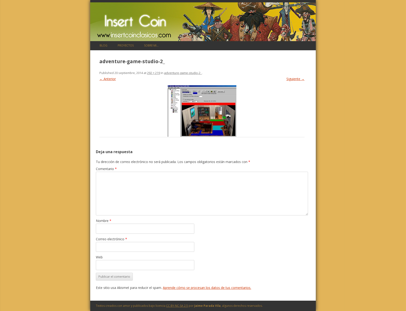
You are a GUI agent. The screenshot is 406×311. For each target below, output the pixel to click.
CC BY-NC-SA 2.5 (177, 306)
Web (99, 257)
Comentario (106, 169)
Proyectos (126, 45)
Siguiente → (295, 79)
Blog (103, 45)
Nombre (103, 220)
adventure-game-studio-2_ (183, 73)
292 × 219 (153, 73)
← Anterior (107, 79)
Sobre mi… (151, 45)
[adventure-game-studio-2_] (201, 111)
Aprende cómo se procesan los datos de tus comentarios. (207, 287)
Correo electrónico (111, 239)
